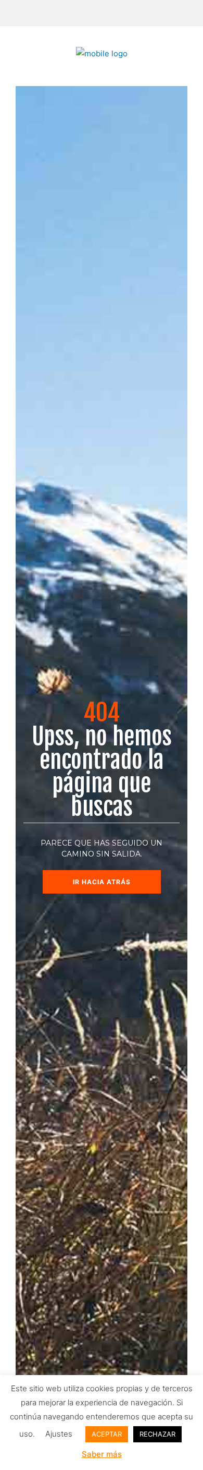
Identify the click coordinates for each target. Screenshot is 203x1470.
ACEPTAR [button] (107, 1434)
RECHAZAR (157, 1434)
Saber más (102, 1454)
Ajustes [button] (58, 1434)
